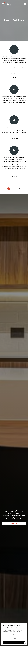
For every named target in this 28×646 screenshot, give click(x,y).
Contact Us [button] (14, 523)
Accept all (14, 642)
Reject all (14, 634)
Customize (14, 638)
